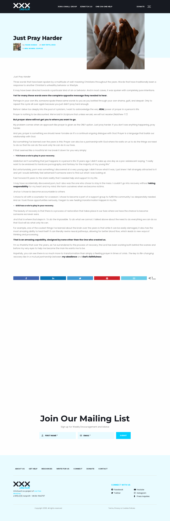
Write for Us (62, 469)
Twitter (117, 493)
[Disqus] (85, 311)
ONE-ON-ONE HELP (104, 7)
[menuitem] (67, 7)
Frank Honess (31, 45)
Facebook (118, 490)
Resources (47, 469)
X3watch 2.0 (86, 7)
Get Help (33, 469)
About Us (20, 469)
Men (26, 48)
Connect (77, 469)
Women (32, 48)
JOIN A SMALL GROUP (67, 7)
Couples (39, 48)
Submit (123, 435)
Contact (103, 469)
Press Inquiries (143, 496)
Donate (140, 7)
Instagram (141, 493)
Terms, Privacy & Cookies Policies (121, 508)
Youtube (140, 490)
